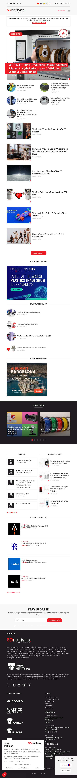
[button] (4, 774)
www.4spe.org (54, 679)
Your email (20, 620)
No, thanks (9, 768)
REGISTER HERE (39, 23)
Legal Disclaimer (45, 768)
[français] (47, 3)
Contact (67, 3)
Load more (37, 253)
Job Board (49, 704)
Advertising (58, 3)
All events (11, 512)
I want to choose (23, 768)
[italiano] (50, 3)
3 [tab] (38, 440)
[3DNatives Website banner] (38, 379)
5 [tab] (44, 440)
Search (62, 10)
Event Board (49, 702)
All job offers (12, 592)
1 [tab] (32, 440)
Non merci (66, 770)
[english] (41, 3)
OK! (37, 768)
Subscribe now (54, 620)
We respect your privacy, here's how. (14, 761)
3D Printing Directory (52, 697)
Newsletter (48, 706)
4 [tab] (41, 440)
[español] (44, 3)
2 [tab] (35, 440)
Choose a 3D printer (52, 699)
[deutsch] (38, 3)
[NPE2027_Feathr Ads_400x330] (38, 283)
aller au (64, 765)
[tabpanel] (22, 424)
